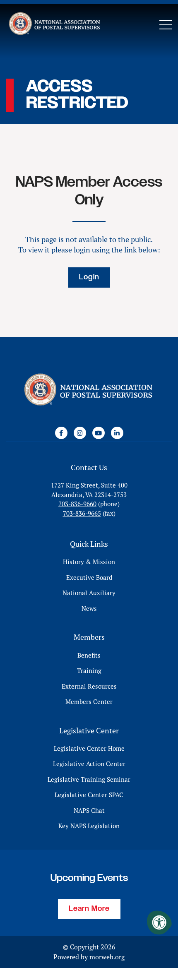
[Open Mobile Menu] (165, 25)
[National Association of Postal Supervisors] (53, 25)
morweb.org (107, 957)
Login (89, 277)
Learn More (89, 909)
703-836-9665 (82, 513)
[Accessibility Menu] (159, 922)
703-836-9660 (77, 504)
